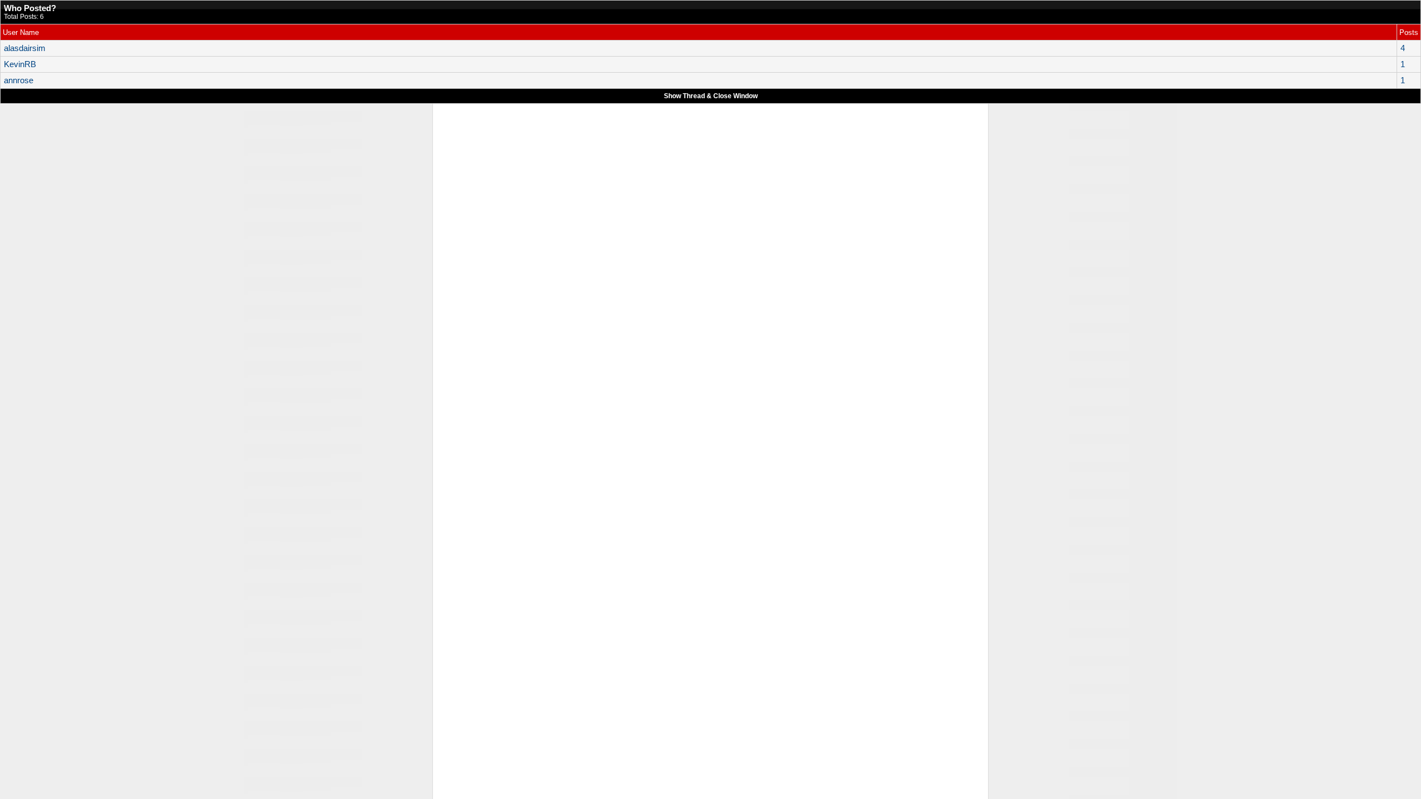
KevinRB (20, 64)
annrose (18, 80)
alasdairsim (25, 48)
